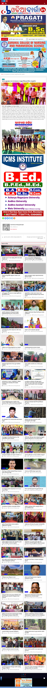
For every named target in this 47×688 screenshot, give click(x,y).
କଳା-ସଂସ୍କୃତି (3, 344)
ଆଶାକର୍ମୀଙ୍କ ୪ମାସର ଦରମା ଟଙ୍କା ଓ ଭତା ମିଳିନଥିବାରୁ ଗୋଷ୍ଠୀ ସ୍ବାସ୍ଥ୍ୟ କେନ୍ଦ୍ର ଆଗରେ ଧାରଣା (34, 294)
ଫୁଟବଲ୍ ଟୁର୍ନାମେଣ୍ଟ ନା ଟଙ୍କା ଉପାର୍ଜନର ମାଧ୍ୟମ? (35, 454)
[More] (14, 218)
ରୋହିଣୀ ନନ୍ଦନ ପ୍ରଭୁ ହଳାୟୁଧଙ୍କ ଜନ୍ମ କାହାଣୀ (11, 347)
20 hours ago (5, 366)
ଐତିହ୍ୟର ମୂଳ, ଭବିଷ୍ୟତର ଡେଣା (8, 577)
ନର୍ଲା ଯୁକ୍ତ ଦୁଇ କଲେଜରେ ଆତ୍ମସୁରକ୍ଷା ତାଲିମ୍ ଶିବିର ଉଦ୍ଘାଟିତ (35, 237)
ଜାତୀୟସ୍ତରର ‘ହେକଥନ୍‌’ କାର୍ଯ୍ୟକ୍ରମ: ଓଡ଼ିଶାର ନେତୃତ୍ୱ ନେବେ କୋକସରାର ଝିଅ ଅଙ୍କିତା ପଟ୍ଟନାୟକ (11, 383)
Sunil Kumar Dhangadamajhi (17, 224)
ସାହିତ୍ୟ (29, 378)
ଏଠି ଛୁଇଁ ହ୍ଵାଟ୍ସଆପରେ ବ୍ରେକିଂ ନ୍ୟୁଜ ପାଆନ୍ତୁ (23, 687)
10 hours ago (28, 331)
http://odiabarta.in (13, 229)
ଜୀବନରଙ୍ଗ (3, 378)
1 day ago (27, 422)
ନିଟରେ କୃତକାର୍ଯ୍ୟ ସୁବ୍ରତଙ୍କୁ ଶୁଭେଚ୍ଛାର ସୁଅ (34, 488)
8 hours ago (5, 332)
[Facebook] (5, 218)
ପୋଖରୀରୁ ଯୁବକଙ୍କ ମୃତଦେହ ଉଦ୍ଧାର (32, 347)
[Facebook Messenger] (8, 218)
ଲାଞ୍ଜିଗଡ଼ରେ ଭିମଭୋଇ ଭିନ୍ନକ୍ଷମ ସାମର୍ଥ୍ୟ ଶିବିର (35, 524)
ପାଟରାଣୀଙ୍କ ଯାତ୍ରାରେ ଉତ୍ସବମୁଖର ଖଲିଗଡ (11, 506)
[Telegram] (12, 218)
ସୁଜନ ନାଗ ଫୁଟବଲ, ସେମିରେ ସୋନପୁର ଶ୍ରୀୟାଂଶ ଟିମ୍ (12, 236)
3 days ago (5, 616)
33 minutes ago (28, 297)
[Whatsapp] (3, 218)
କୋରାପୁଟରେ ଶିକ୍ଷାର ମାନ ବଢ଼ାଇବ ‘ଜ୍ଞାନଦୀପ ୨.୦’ (12, 454)
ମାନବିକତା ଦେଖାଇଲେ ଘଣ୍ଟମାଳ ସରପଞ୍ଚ (10, 649)
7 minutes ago (28, 260)
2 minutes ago (5, 260)
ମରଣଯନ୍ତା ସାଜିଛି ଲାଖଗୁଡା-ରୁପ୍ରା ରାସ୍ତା (33, 471)
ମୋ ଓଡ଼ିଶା (3, 272)
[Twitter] (10, 218)
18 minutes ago (6, 278)
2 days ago (5, 491)
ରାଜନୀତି (3, 79)
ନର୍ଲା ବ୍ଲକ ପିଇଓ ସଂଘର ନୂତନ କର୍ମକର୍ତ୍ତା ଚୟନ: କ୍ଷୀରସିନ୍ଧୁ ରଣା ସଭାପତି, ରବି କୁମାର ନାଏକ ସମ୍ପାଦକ (11, 596)
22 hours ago (5, 404)
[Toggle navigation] (5, 3)
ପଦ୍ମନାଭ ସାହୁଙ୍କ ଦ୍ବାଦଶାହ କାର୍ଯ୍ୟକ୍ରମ (10, 631)
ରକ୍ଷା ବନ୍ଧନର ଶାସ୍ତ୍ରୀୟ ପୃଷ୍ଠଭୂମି (32, 329)
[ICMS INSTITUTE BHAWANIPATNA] (23, 155)
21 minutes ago (28, 278)
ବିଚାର (25, 468)
